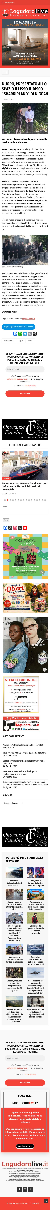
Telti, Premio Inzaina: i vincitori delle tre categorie (24, 753)
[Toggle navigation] (5, 72)
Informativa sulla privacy (17, 379)
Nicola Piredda (8, 341)
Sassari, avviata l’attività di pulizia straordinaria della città (24, 762)
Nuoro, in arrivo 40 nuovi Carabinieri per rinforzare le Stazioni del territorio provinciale (24, 486)
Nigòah (21, 341)
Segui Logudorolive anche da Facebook (18, 327)
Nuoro (30, 341)
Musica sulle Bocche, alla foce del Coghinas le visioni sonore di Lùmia (35, 1013)
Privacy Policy (30, 386)
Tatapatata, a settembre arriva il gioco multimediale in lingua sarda (20, 772)
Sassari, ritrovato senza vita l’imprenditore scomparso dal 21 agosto (14, 986)
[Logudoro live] (25, 13)
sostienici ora (25, 1146)
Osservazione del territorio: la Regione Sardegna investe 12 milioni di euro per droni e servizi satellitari (35, 987)
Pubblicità (35, 1203)
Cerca (5, 506)
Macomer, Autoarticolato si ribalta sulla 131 (22, 745)
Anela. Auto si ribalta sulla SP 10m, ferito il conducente (14, 959)
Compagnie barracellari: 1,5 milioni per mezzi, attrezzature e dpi (36, 961)
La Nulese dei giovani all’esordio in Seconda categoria (36, 929)
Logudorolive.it (28, 318)
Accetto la (26, 386)
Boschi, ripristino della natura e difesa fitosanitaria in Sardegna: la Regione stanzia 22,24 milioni (14, 1015)
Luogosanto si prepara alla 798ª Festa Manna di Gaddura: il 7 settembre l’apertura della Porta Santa (25, 783)
